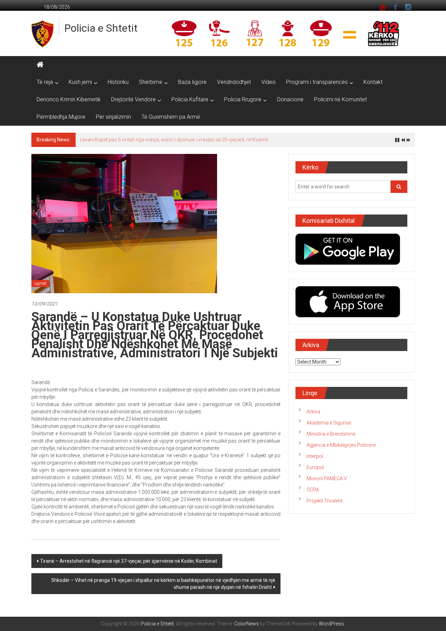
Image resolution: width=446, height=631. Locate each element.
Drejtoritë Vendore (133, 99)
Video (268, 82)
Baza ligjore (192, 82)
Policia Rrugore (242, 99)
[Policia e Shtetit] (40, 64)
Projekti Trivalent (325, 501)
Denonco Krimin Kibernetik (69, 99)
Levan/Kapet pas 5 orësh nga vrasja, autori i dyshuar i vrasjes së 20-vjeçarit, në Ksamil (174, 139)
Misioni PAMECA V (327, 478)
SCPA (313, 489)
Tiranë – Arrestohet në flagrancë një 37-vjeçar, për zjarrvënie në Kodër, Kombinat (128, 561)
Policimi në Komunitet (340, 99)
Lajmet (40, 283)
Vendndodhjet (234, 82)
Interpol (315, 456)
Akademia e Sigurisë (329, 423)
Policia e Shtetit (101, 28)
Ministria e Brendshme (331, 434)
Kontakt (373, 82)
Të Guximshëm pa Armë (170, 117)
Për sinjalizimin (113, 117)
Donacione (290, 99)
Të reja (45, 82)
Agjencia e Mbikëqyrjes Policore (341, 445)
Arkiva (313, 411)
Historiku (118, 82)
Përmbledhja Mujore (61, 117)
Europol (315, 467)
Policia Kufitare (189, 99)
